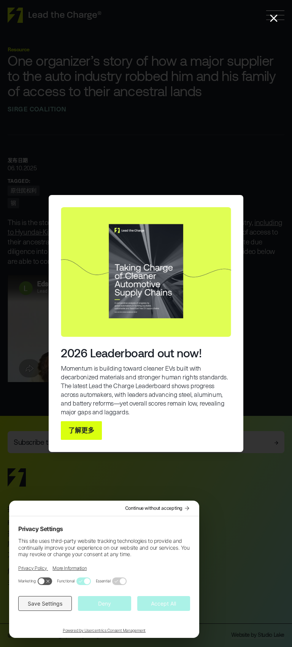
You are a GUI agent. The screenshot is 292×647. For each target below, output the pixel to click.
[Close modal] (274, 18)
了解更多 (81, 430)
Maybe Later (134, 430)
